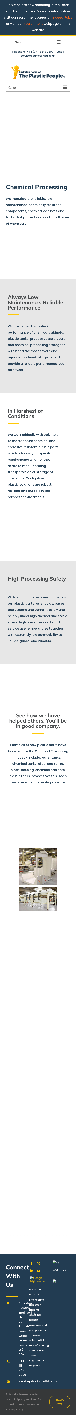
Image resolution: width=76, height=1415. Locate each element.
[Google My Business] (38, 1279)
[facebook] (31, 1263)
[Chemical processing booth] (38, 866)
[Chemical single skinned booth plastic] (38, 1087)
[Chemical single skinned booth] (38, 1048)
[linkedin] (31, 1270)
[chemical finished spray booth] (38, 931)
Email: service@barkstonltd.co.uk (42, 54)
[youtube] (38, 1270)
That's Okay (60, 1401)
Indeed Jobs (62, 17)
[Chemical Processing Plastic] (38, 970)
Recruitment (33, 23)
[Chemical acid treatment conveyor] (38, 1126)
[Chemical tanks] (38, 827)
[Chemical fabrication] (38, 899)
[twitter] (38, 1263)
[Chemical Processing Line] (38, 1009)
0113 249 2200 (26, 1224)
